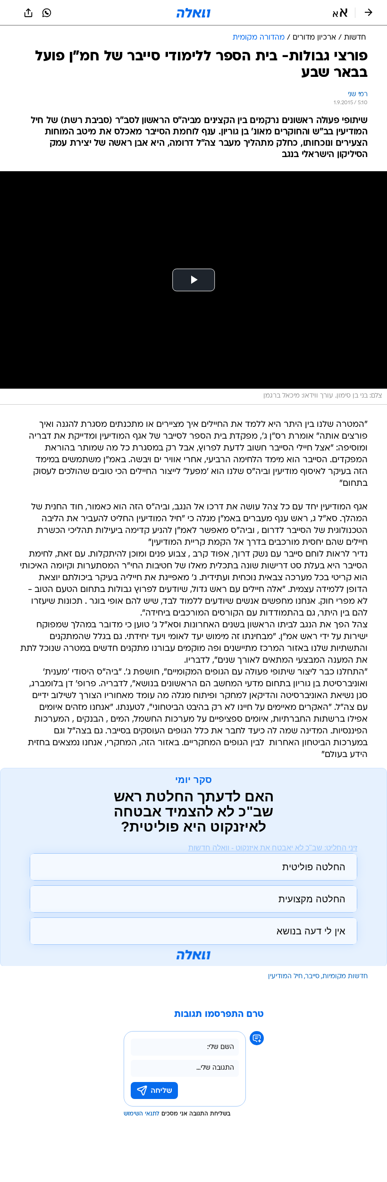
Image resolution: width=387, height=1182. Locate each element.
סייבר (312, 977)
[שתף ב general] (28, 13)
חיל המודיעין (285, 977)
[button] (340, 12)
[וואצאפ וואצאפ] (46, 12)
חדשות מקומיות (345, 977)
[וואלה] (193, 12)
